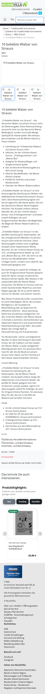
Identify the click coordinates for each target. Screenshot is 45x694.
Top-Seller (36, 501)
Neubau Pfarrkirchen (14, 611)
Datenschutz (10, 632)
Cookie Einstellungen (14, 635)
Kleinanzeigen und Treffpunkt (18, 676)
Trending (22, 501)
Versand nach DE (24, 584)
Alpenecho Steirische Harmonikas (20, 670)
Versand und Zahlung (14, 638)
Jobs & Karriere (11, 608)
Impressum (9, 647)
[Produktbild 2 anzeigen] (22, 94)
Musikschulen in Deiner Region (18, 682)
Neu (9, 501)
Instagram (9, 660)
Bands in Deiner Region (15, 673)
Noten (8, 34)
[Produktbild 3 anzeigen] (37, 94)
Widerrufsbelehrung (13, 641)
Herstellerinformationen (25, 439)
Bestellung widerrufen (14, 644)
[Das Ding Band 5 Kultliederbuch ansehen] (22, 524)
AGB (6, 629)
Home (5, 28)
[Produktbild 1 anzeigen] (8, 94)
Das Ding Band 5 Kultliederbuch (16, 547)
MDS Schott (19, 34)
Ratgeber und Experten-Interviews (20, 688)
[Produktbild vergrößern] (23, 72)
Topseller (8, 620)
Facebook (8, 657)
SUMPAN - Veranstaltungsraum (19, 614)
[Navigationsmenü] (5, 19)
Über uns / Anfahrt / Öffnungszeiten (21, 605)
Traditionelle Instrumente (23, 28)
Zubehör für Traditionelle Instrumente (23, 31)
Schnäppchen (10, 617)
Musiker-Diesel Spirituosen (16, 679)
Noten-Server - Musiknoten (16, 685)
